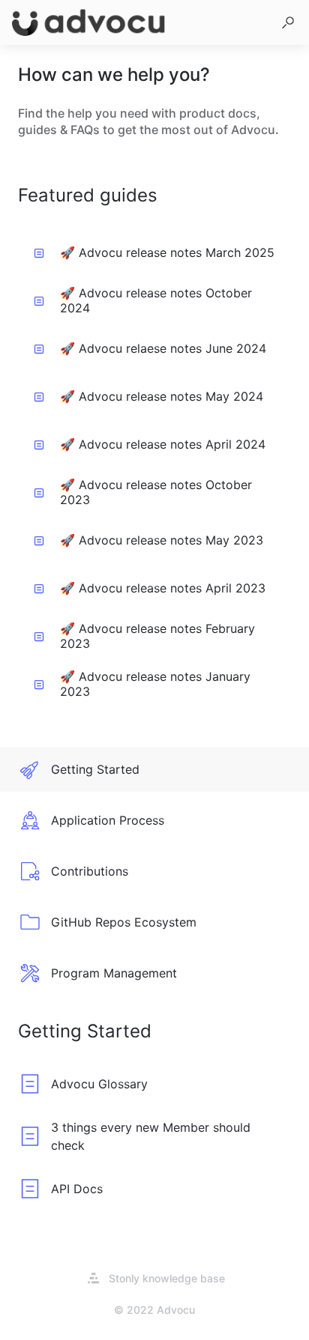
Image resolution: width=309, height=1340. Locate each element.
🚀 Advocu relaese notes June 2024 (163, 348)
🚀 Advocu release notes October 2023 (156, 492)
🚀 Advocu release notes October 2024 (156, 300)
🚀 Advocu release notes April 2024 (163, 444)
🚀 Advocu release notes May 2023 (161, 540)
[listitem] (154, 769)
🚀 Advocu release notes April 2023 (163, 587)
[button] (288, 22)
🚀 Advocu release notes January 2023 (155, 684)
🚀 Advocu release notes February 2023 (157, 636)
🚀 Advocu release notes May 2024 (161, 396)
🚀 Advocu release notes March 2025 (167, 252)
